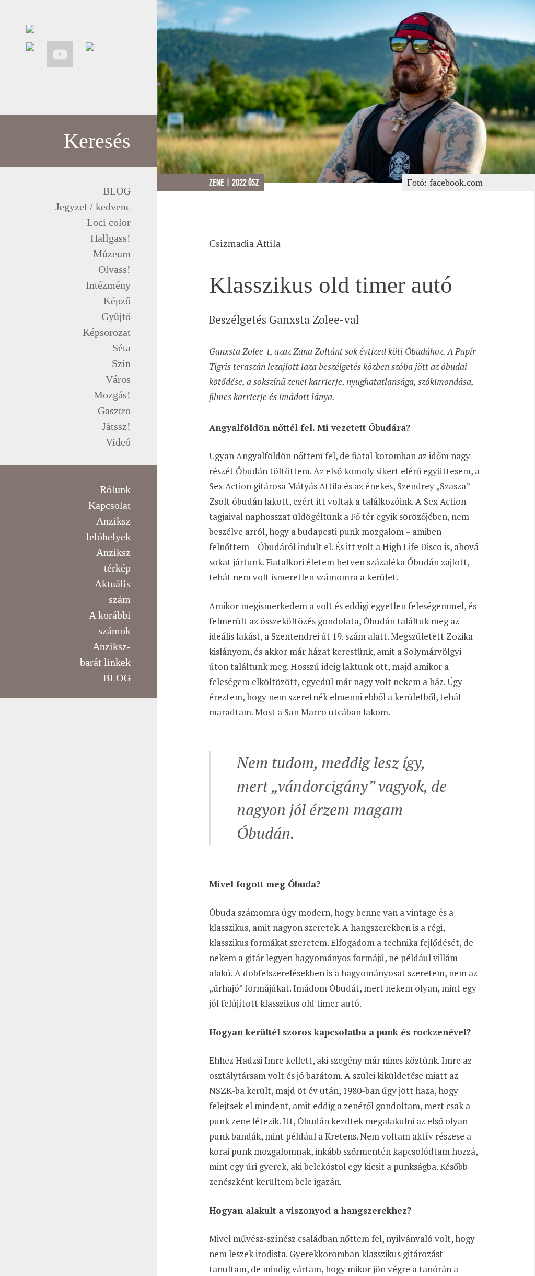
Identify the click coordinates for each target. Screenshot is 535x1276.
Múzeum (112, 253)
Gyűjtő (116, 316)
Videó (118, 442)
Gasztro (114, 410)
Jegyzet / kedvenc (93, 206)
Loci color (109, 222)
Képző (117, 300)
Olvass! (114, 269)
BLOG (117, 191)
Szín (121, 363)
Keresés (97, 141)
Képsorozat (107, 332)
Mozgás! (112, 395)
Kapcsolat (109, 505)
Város (118, 379)
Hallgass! (110, 238)
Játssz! (116, 426)
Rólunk (115, 489)
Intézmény (108, 285)
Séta (121, 348)
